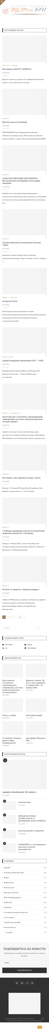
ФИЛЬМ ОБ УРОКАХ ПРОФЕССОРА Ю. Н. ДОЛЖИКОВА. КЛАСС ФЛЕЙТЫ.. (32, 818)
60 (20, 617)
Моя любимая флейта (25, 897)
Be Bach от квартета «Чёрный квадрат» (20, 589)
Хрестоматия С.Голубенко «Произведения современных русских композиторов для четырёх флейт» (22, 419)
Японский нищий (34, 715)
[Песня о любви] (12, 705)
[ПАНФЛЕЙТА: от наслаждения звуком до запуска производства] (9, 847)
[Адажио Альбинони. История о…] (24, 774)
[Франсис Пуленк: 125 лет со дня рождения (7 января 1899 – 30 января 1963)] (36, 670)
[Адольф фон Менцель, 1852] (36, 728)
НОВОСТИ (5, 65)
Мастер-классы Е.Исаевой (14, 122)
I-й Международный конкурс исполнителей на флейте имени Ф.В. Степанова (23, 532)
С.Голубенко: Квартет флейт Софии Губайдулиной (11, 740)
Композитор (25, 882)
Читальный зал (16, 413)
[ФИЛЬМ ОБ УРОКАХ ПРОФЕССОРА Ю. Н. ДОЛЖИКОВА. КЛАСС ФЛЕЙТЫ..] (9, 819)
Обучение (15, 65)
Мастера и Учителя (7, 357)
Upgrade (4, 297)
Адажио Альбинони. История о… (19, 792)
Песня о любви (9, 715)
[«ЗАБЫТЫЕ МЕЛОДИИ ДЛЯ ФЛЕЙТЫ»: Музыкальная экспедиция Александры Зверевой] (24, 160)
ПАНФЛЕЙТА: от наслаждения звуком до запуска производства (32, 846)
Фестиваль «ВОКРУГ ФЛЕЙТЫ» (16, 69)
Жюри (25, 878)
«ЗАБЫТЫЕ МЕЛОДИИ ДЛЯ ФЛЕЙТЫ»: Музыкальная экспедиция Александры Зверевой (21, 180)
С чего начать (25, 917)
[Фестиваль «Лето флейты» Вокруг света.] (24, 459)
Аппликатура (24, 802)
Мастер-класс (25, 887)
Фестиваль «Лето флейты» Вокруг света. (21, 478)
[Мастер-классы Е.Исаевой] (24, 103)
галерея (26, 932)
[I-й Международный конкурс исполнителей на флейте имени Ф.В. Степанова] (24, 512)
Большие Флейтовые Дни (25, 872)
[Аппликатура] (9, 805)
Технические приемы (25, 922)
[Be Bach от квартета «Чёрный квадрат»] (24, 571)
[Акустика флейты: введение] (9, 834)
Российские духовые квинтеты (25, 912)
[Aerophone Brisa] (24, 282)
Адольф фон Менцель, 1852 (36, 739)
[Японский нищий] (36, 705)
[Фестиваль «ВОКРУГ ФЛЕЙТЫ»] (24, 50)
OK (40, 1027)
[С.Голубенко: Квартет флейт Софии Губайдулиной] (12, 728)
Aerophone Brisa (9, 301)
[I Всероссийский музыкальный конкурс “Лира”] (24, 224)
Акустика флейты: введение (31, 831)
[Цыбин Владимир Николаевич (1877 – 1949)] (24, 342)
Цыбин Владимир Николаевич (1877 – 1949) (22, 360)
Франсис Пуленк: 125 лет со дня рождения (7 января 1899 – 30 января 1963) (35, 684)
